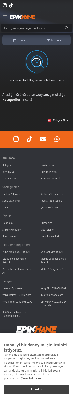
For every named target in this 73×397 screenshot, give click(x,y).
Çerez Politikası (49, 207)
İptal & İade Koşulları (52, 200)
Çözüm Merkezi (49, 172)
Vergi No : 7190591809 (53, 288)
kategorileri (11, 99)
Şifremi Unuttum (11, 229)
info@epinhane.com (52, 295)
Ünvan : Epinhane (12, 288)
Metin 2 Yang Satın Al (52, 269)
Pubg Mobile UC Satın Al (16, 252)
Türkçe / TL (59, 120)
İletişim (6, 165)
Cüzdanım (46, 223)
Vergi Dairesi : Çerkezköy (16, 295)
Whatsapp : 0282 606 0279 (17, 301)
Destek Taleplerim (51, 236)
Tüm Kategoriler (11, 178)
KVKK (5, 207)
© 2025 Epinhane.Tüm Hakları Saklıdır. (14, 313)
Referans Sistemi (50, 178)
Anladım (36, 389)
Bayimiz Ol (8, 172)
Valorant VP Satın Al (52, 252)
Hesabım (7, 223)
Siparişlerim (47, 229)
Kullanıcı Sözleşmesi (52, 194)
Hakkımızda (47, 165)
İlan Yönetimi (9, 236)
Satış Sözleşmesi (11, 200)
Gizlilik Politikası (11, 194)
